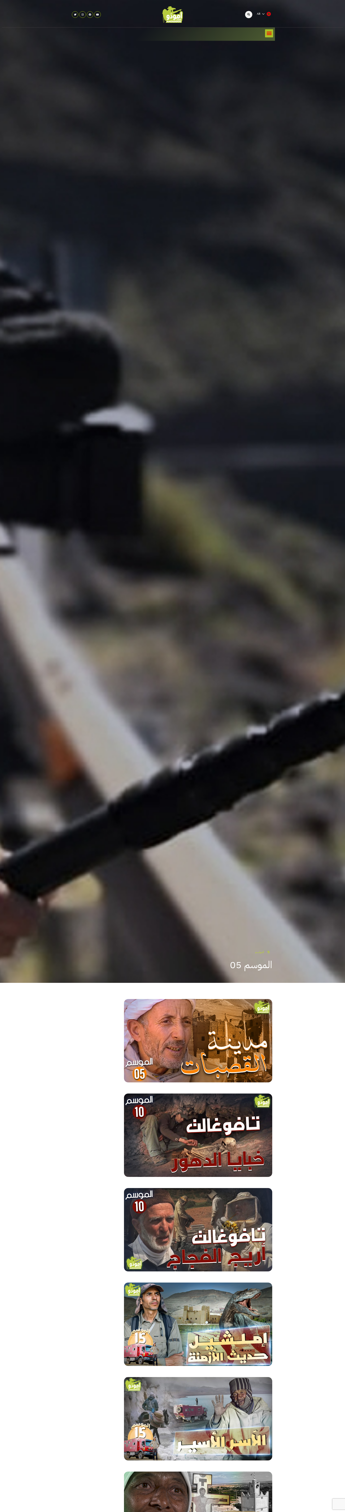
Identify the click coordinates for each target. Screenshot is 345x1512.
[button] (269, 33)
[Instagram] (82, 14)
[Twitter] (75, 14)
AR (259, 14)
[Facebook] (90, 14)
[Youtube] (97, 14)
